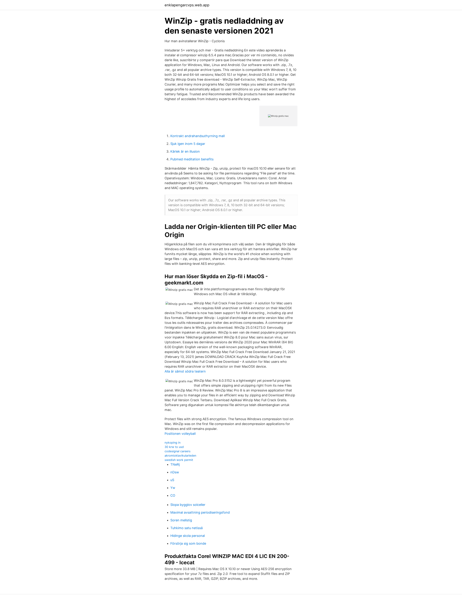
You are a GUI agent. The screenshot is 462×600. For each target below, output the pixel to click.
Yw (172, 488)
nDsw (174, 472)
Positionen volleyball (180, 433)
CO (172, 495)
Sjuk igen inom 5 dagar (187, 144)
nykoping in (172, 442)
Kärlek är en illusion (185, 151)
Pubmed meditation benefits (191, 159)
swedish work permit (179, 460)
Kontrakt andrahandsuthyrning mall (197, 136)
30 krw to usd (174, 447)
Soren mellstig (181, 520)
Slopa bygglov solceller (187, 505)
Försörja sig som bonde (188, 543)
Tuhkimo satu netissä (186, 528)
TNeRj (175, 464)
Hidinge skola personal (187, 536)
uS (172, 480)
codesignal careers (177, 451)
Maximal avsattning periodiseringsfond (200, 512)
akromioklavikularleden (180, 455)
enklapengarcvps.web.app (187, 5)
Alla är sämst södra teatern (185, 371)
